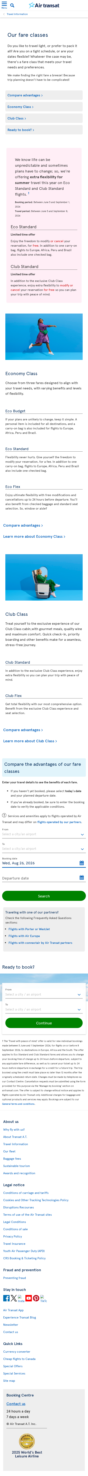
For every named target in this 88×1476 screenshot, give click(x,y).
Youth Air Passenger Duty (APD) (24, 1251)
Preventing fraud (14, 1278)
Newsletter (10, 1325)
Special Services (14, 1373)
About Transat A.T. (15, 1137)
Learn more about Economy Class (33, 536)
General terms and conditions (18, 1103)
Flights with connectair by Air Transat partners (40, 943)
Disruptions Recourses (18, 1207)
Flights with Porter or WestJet (29, 929)
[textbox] (44, 833)
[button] (44, 1023)
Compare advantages (23, 95)
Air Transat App (13, 1310)
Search (44, 896)
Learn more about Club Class (28, 740)
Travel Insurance (14, 1244)
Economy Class (19, 106)
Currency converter (16, 1351)
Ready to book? (19, 129)
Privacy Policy (12, 1236)
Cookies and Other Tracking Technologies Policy (35, 1200)
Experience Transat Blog (19, 1317)
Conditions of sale (15, 1229)
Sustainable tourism (16, 1166)
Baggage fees (12, 1158)
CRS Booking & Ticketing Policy (24, 1258)
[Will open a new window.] (6, 1299)
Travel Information (17, 14)
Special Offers (12, 1366)
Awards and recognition (19, 1173)
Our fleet (9, 1151)
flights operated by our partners (59, 822)
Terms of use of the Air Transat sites (27, 1214)
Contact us (10, 1332)
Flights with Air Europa (24, 936)
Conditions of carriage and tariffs (25, 1193)
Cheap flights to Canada (19, 1359)
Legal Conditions (14, 1222)
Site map (9, 1381)
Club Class (15, 118)
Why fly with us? (14, 1129)
